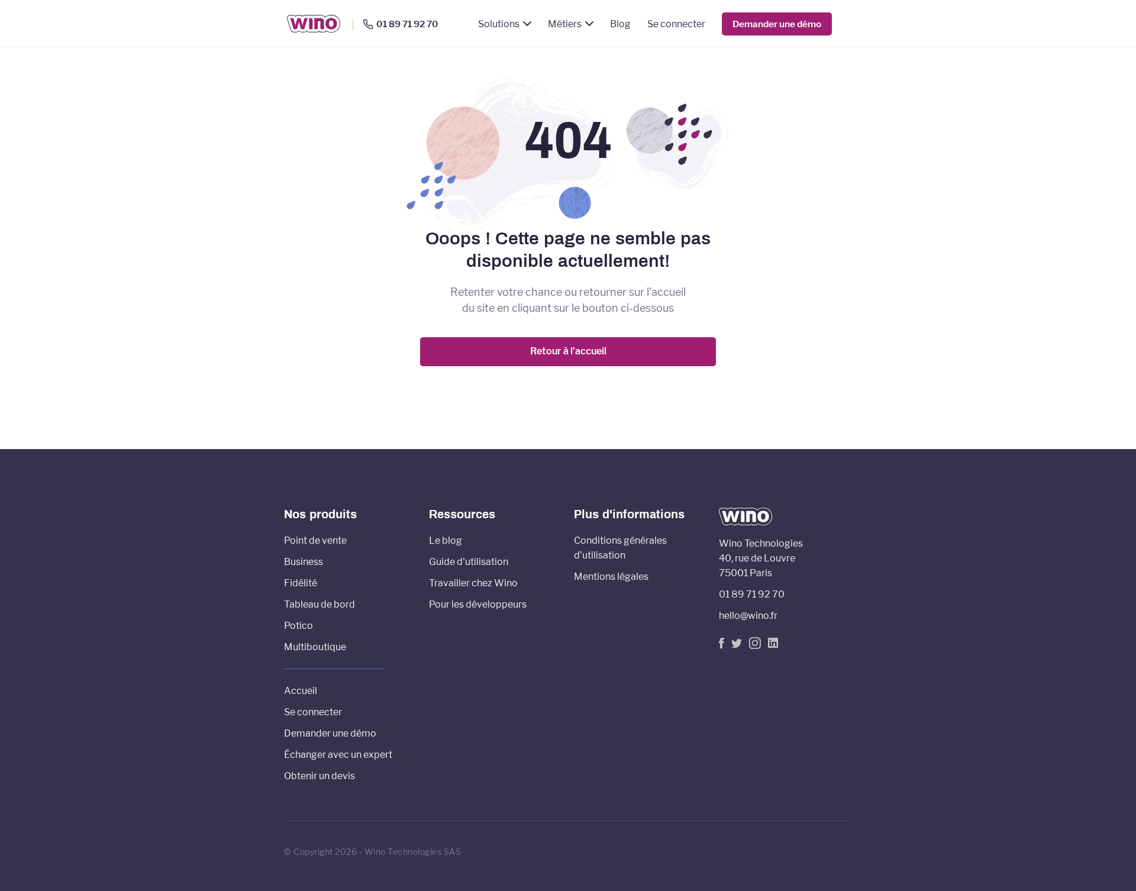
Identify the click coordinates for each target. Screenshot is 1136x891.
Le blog (445, 540)
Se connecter (676, 24)
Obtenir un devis (319, 776)
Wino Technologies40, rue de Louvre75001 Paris (761, 558)
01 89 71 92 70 (407, 25)
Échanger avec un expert (338, 754)
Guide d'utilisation (468, 561)
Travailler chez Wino (473, 583)
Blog (620, 24)
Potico (298, 625)
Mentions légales (611, 576)
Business (303, 561)
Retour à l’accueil (568, 351)
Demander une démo (776, 24)
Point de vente (315, 540)
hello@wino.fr (748, 615)
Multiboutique (315, 647)
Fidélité (300, 583)
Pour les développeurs (478, 604)
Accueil (300, 690)
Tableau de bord (319, 604)
